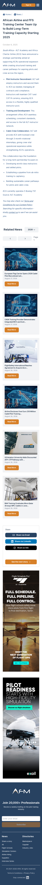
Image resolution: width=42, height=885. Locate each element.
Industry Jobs (27, 848)
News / (19, 14)
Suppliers (5, 858)
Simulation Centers (9, 851)
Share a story (7, 841)
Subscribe (21, 825)
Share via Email (23, 535)
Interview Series (8, 861)
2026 (30, 230)
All (3, 845)
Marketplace (27, 841)
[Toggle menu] (37, 5)
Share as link (23, 548)
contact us (13, 212)
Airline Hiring (6, 854)
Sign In (28, 5)
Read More (11, 284)
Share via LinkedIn (23, 541)
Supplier (25, 845)
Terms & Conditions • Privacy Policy (21, 873)
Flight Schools (7, 848)
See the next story (20, 562)
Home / (8, 14)
